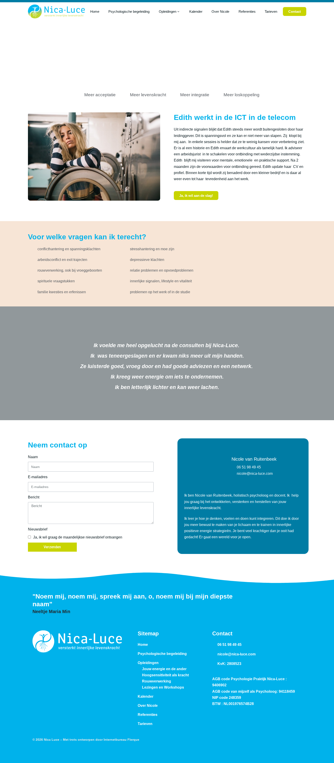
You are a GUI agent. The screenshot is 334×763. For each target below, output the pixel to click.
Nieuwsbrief (37, 529)
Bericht (33, 497)
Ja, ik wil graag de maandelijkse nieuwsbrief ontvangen (77, 537)
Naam (33, 457)
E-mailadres (37, 477)
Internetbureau (115, 739)
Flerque (133, 739)
